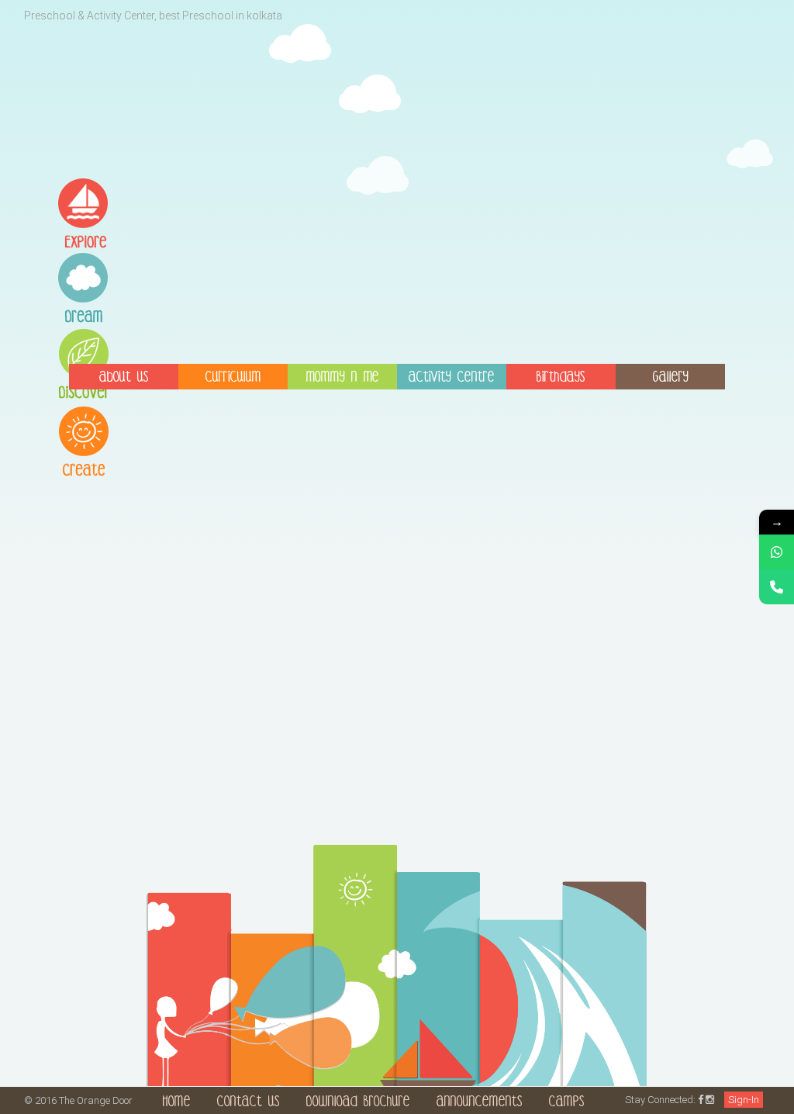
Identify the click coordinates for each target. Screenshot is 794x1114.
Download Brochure (358, 1103)
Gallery (671, 378)
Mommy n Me (342, 378)
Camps (567, 1103)
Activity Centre (452, 378)
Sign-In (743, 1099)
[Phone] (776, 586)
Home (177, 1103)
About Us (124, 378)
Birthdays (561, 378)
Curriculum (233, 378)
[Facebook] (700, 1099)
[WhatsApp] (776, 552)
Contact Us (248, 1103)
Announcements (480, 1103)
